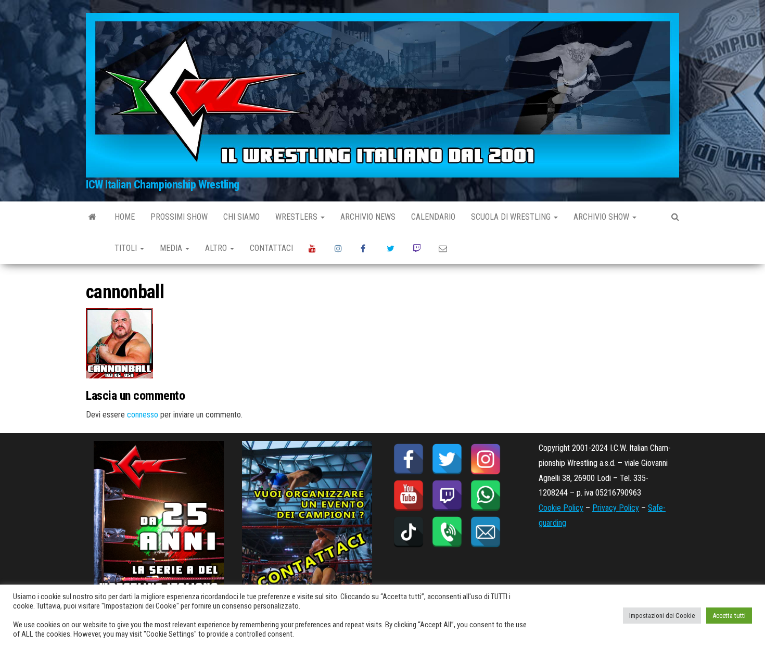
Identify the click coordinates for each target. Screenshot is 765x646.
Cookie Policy (561, 508)
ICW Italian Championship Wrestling (162, 184)
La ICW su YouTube (314, 248)
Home (124, 217)
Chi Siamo (241, 217)
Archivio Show (602, 217)
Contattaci (271, 248)
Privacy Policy (615, 508)
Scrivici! (444, 248)
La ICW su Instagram (340, 248)
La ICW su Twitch (418, 248)
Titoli (126, 248)
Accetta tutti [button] (729, 615)
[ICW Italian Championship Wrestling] (92, 217)
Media (172, 248)
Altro (217, 248)
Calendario (433, 217)
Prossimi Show (179, 217)
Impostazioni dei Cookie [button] (662, 615)
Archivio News (368, 217)
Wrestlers (297, 217)
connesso (142, 415)
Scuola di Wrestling (512, 217)
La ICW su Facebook (366, 248)
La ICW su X (392, 248)
